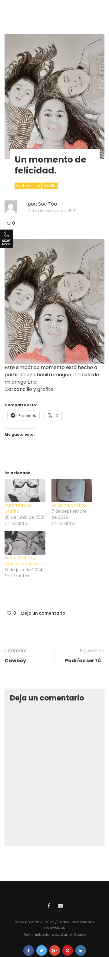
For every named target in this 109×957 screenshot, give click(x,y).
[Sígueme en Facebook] (48, 905)
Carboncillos (28, 185)
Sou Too (47, 203)
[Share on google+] (54, 950)
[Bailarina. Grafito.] (71, 490)
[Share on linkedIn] (80, 950)
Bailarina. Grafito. (69, 505)
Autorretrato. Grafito (18, 508)
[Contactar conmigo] (60, 905)
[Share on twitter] (41, 950)
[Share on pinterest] (67, 950)
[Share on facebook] (28, 950)
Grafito (50, 185)
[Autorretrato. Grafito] (25, 490)
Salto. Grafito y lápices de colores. (24, 561)
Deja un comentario (43, 613)
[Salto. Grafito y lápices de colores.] (25, 543)
